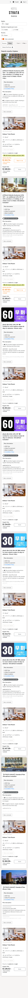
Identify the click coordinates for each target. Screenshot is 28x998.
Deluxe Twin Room (6, 47)
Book (19, 169)
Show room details (8, 149)
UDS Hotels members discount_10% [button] (14, 155)
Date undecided (9, 39)
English (17, 2)
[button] (2, 61)
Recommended (7, 131)
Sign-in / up (20, 160)
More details (7, 111)
